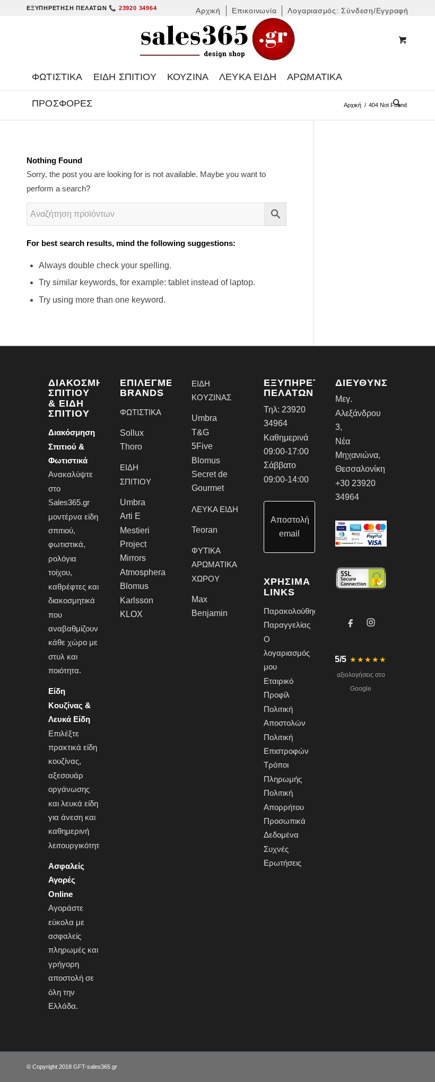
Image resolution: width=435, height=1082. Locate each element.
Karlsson (136, 600)
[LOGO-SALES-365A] (217, 40)
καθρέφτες (67, 586)
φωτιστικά (65, 544)
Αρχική (352, 105)
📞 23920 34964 (132, 8)
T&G (200, 432)
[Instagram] (371, 622)
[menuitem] (208, 10)
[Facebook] (350, 622)
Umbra (132, 502)
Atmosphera (143, 572)
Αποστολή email (290, 526)
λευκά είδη (79, 803)
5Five (202, 446)
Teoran (205, 529)
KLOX (131, 614)
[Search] (394, 103)
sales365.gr (102, 1066)
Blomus (134, 586)
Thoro (131, 446)
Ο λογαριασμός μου (287, 653)
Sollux (132, 432)
